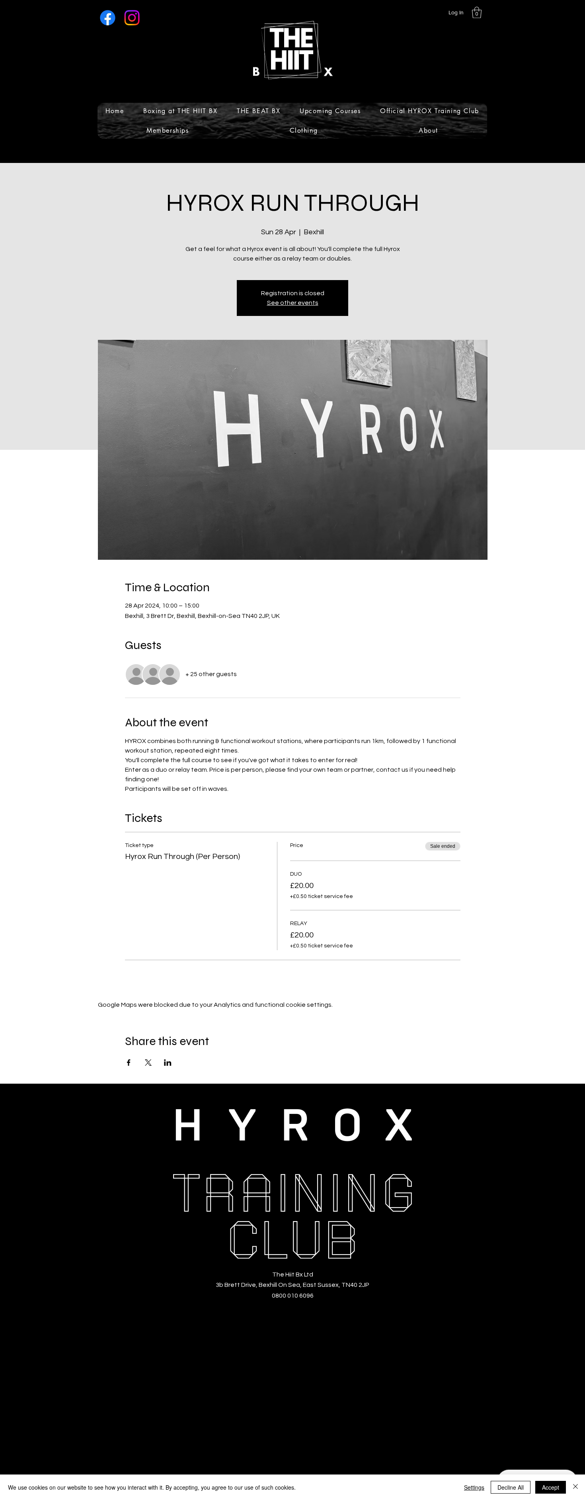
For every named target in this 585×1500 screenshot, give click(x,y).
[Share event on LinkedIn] (168, 1062)
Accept (550, 1487)
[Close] (575, 1487)
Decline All (510, 1487)
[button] (477, 12)
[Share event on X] (148, 1062)
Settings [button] (474, 1487)
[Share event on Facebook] (129, 1062)
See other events (292, 303)
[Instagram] (132, 18)
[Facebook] (108, 18)
